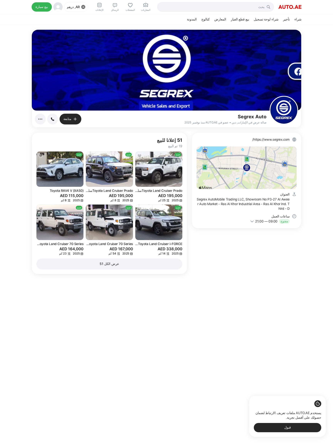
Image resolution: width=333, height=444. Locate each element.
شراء (297, 19)
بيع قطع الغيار (240, 19)
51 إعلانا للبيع (169, 140)
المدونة (192, 19)
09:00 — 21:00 (266, 221)
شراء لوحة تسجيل (266, 19)
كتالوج (205, 19)
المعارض (220, 19)
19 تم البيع (175, 146)
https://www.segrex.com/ (271, 139)
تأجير (286, 19)
